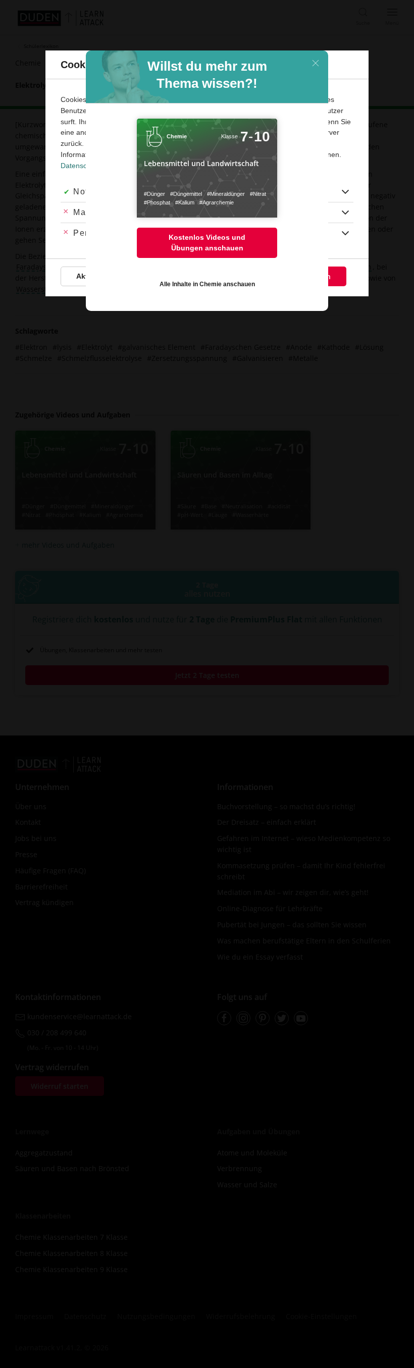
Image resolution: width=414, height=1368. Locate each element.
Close (315, 63)
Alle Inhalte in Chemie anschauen (207, 284)
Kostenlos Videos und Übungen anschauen (207, 242)
